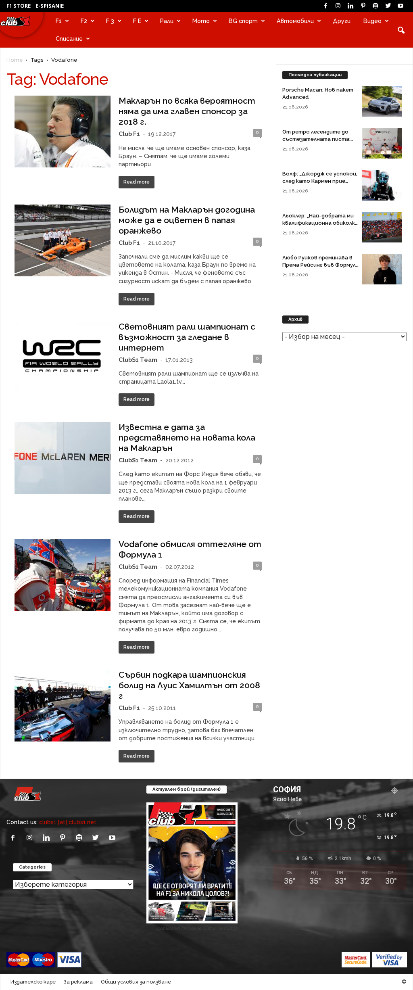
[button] (401, 30)
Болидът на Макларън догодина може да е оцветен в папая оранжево (187, 220)
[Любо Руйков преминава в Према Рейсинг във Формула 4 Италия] (382, 269)
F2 (84, 20)
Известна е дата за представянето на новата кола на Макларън (187, 437)
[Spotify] (375, 6)
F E (137, 20)
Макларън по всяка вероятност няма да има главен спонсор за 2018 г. (187, 111)
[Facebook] (325, 6)
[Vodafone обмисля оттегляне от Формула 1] (63, 575)
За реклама (78, 982)
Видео (372, 20)
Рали (166, 20)
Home (14, 59)
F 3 (110, 20)
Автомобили (295, 20)
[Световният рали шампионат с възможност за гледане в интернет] (63, 358)
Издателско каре (33, 982)
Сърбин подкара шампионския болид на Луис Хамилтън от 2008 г (189, 685)
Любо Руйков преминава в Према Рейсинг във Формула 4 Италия (320, 265)
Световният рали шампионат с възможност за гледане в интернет (187, 337)
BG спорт (243, 20)
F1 (59, 20)
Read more (136, 182)
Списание (69, 38)
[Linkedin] (350, 6)
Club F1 (129, 133)
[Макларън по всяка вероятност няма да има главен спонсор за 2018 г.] (63, 131)
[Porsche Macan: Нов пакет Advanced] (382, 101)
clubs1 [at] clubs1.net (67, 822)
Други (341, 20)
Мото (201, 20)
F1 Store (18, 5)
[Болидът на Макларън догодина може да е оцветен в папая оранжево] (63, 240)
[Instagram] (338, 6)
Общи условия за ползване (136, 982)
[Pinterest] (363, 6)
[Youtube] (400, 6)
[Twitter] (388, 6)
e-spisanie (49, 5)
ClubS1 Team (138, 359)
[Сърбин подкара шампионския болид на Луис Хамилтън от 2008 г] (63, 705)
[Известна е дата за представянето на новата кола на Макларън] (63, 458)
